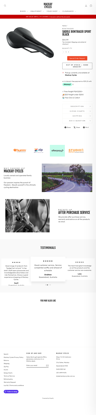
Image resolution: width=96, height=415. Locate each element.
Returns (6, 360)
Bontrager (68, 29)
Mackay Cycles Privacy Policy (13, 357)
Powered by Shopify (48, 398)
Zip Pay (6, 366)
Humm (6, 370)
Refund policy (8, 379)
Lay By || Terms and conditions (14, 385)
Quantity (67, 48)
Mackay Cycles (48, 5)
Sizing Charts (77, 111)
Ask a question (77, 121)
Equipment (36, 11)
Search (6, 354)
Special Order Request (77, 58)
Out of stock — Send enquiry (77, 66)
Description (77, 106)
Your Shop (52, 11)
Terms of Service (9, 376)
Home (64, 26)
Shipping (74, 42)
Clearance (68, 11)
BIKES (23, 11)
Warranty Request (10, 382)
